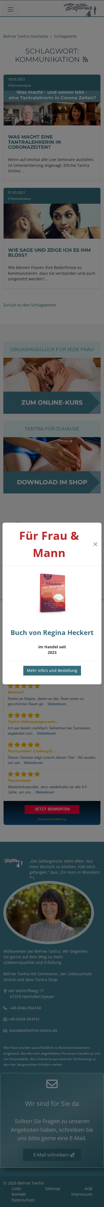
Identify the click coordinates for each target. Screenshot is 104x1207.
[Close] (95, 544)
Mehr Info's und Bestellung (52, 670)
